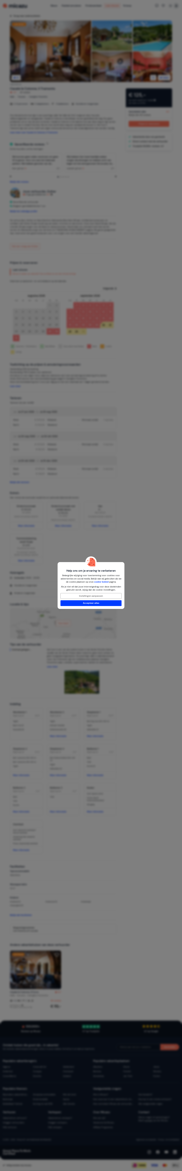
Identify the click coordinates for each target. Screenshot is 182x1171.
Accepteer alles (91, 603)
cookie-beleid (101, 581)
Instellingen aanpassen (91, 596)
